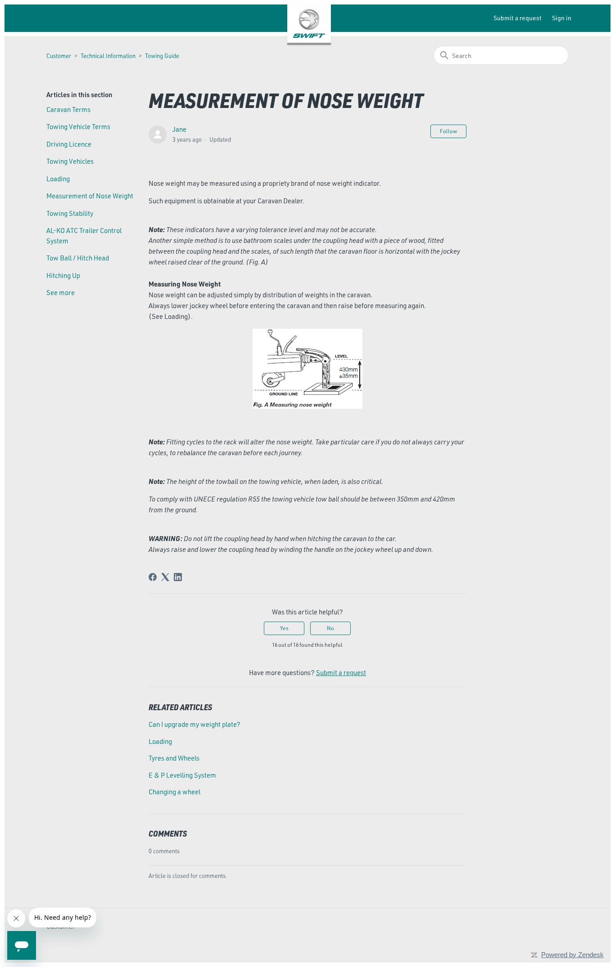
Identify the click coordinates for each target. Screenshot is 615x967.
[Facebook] (153, 577)
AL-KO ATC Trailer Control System (84, 235)
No (330, 628)
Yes (284, 628)
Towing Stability (69, 213)
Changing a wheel (174, 792)
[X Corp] (165, 577)
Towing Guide (162, 55)
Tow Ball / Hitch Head (77, 258)
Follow (448, 131)
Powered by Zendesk (572, 954)
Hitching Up (63, 275)
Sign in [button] (561, 18)
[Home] (309, 23)
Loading (58, 179)
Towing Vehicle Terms (78, 126)
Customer (58, 55)
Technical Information (108, 55)
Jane (179, 129)
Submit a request (517, 18)
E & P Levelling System (182, 775)
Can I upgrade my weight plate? (194, 724)
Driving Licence (68, 144)
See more (60, 292)
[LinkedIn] (178, 577)
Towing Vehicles (70, 161)
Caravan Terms (68, 109)
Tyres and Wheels (174, 758)
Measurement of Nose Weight (89, 196)
